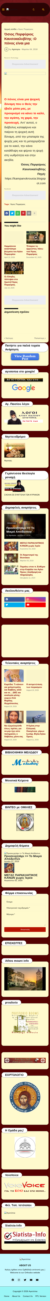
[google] (14, 610)
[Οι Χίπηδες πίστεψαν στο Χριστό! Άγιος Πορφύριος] (14, 268)
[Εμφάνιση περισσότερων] (34, 213)
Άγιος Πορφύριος (25, 29)
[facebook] (14, 599)
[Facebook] (6, 213)
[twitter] (14, 604)
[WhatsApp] (17, 213)
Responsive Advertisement (25, 64)
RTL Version (40, 1296)
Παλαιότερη (39, 338)
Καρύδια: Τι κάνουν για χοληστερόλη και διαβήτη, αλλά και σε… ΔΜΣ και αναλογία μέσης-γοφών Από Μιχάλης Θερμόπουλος (13, 694)
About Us (16, 1296)
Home (6, 1296)
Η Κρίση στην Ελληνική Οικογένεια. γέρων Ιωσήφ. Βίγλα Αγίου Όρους (36, 731)
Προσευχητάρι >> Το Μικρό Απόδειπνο (20, 529)
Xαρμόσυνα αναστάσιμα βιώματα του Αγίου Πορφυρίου (13, 250)
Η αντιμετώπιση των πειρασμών (34, 685)
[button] (3, 9)
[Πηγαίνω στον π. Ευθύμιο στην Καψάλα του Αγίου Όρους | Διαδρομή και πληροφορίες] (11, 569)
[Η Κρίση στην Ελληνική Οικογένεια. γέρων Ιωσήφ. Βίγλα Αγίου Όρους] (36, 717)
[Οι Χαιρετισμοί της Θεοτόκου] (11, 557)
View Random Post (25, 356)
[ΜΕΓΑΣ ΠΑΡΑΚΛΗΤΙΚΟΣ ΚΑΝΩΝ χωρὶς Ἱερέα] (11, 546)
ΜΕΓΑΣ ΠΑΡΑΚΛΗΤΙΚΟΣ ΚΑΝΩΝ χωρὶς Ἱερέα (32, 544)
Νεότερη (9, 338)
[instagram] (35, 599)
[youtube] (35, 604)
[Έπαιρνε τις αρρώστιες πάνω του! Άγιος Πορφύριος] (36, 237)
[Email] (29, 213)
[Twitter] (12, 213)
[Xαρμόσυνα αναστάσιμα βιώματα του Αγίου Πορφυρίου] (14, 237)
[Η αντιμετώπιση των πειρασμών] (36, 675)
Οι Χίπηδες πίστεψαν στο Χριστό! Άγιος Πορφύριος (11, 280)
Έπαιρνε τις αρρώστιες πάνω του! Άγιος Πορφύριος (34, 250)
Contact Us (28, 1296)
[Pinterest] (23, 213)
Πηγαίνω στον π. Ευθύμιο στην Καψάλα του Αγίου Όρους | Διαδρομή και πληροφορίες (32, 570)
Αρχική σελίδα (10, 29)
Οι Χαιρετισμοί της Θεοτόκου (29, 556)
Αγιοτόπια (33, 1291)
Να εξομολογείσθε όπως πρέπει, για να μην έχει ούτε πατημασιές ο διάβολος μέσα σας (13, 731)
